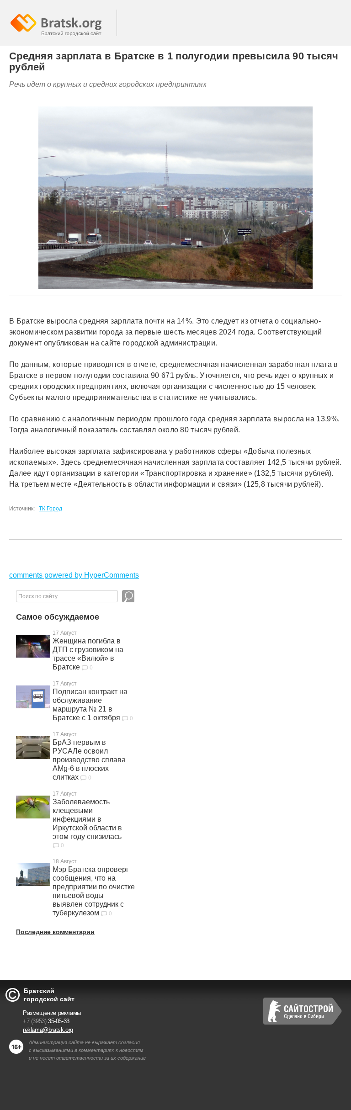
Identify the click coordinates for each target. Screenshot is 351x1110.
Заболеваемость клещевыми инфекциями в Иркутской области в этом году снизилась (87, 819)
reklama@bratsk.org (48, 1029)
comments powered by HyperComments (74, 575)
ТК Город (50, 508)
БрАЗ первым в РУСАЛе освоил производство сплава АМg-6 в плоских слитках (89, 759)
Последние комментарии (55, 931)
